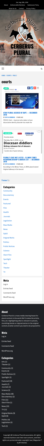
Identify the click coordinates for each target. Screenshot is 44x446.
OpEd (5, 233)
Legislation (7, 221)
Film (5, 208)
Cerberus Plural (22, 49)
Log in (5, 284)
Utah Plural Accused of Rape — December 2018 (20, 114)
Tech (5, 263)
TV (4, 272)
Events (6, 199)
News (6, 88)
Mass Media (8, 133)
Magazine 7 (37, 440)
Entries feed (8, 288)
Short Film (7, 255)
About (6, 4)
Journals (6, 216)
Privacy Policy (30, 8)
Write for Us (12, 8)
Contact (21, 8)
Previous (4, 180)
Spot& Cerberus (10, 117)
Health (6, 212)
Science (6, 250)
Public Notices (9, 246)
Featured (7, 203)
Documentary (8, 195)
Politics (6, 242)
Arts (3, 362)
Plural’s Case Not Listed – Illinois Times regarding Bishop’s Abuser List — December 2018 (21, 159)
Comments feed (9, 293)
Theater (6, 268)
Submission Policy (33, 4)
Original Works (8, 238)
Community (7, 191)
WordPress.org (8, 297)
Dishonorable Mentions (17, 4)
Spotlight (7, 259)
